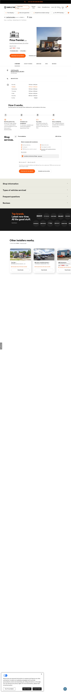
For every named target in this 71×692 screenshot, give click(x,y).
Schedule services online (34, 55)
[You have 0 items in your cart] (66, 7)
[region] (22, 682)
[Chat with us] (65, 689)
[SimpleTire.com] (9, 7)
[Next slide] (59, 42)
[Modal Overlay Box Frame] (35, 2)
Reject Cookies (27, 688)
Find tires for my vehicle (17, 55)
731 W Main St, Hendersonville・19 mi (42, 263)
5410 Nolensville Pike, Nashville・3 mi (18, 263)
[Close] (41, 674)
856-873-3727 (13, 46)
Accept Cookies (37, 688)
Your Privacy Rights (9, 688)
